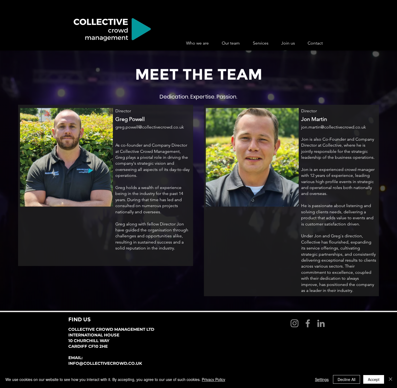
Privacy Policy (213, 379)
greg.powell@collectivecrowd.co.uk (149, 127)
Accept (373, 379)
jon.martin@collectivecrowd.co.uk (333, 127)
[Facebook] (307, 323)
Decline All (346, 379)
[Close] (390, 379)
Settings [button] (322, 379)
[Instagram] (294, 323)
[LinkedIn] (321, 323)
